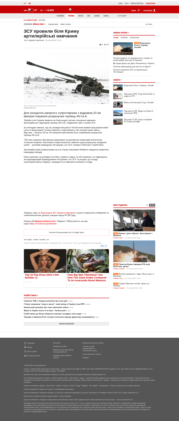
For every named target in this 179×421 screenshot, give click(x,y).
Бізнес (97, 15)
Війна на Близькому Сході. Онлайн (139, 102)
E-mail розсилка (33, 356)
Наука (106, 15)
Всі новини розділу (30, 20)
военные (42, 240)
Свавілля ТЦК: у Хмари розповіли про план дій (48, 301)
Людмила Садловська (36, 40)
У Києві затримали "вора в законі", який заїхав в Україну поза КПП (57, 304)
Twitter (29, 347)
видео (30, 240)
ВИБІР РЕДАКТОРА (120, 205)
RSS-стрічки (32, 352)
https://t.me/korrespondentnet (43, 223)
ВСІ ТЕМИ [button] (149, 24)
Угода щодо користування (92, 354)
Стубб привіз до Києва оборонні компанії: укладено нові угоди (55, 314)
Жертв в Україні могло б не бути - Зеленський (47, 310)
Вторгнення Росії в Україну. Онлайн (142, 45)
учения (35, 240)
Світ (88, 15)
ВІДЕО (121, 3)
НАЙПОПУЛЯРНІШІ (137, 3)
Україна (71, 15)
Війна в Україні (65, 24)
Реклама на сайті (60, 346)
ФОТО (127, 3)
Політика (42, 20)
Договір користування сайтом (93, 343)
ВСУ (48, 240)
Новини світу (118, 238)
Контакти (56, 343)
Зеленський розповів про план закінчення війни (48, 307)
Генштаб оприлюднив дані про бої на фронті (132, 67)
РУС (25, 3)
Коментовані (134, 37)
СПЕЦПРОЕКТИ (150, 3)
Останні (115, 37)
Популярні (124, 37)
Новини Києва (53, 24)
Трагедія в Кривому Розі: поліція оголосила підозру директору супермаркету (61, 317)
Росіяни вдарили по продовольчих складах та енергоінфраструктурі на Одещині (132, 59)
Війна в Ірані (52, 24)
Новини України (120, 32)
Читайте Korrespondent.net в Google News (66, 232)
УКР (29, 3)
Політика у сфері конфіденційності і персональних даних (90, 348)
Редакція (86, 357)
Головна (60, 15)
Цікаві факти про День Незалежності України (135, 63)
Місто (80, 15)
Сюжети (116, 80)
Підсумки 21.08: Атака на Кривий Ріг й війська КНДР (138, 120)
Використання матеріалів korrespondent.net (63, 351)
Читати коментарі (66, 323)
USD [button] (41, 10)
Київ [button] (25, 10)
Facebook (31, 343)
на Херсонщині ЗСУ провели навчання (56, 213)
